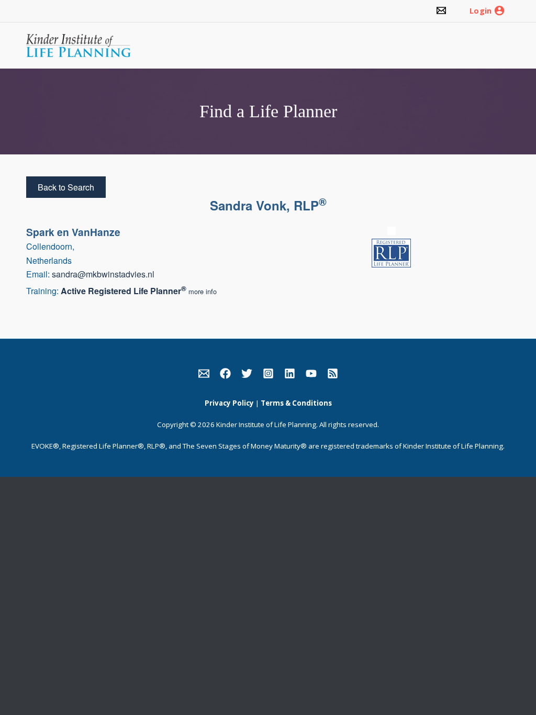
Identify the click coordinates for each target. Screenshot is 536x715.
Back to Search (66, 187)
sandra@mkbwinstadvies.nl (103, 274)
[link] (441, 11)
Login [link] (481, 11)
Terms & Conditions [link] (296, 403)
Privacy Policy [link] (229, 403)
